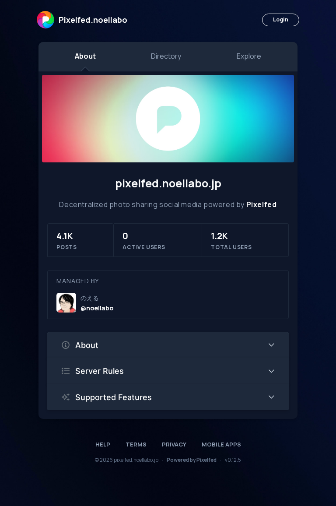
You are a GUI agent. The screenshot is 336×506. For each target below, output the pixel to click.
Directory (166, 56)
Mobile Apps (221, 444)
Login (280, 19)
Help (102, 444)
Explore (249, 56)
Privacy (174, 444)
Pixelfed (261, 204)
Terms (136, 444)
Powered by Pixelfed (192, 460)
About (85, 56)
